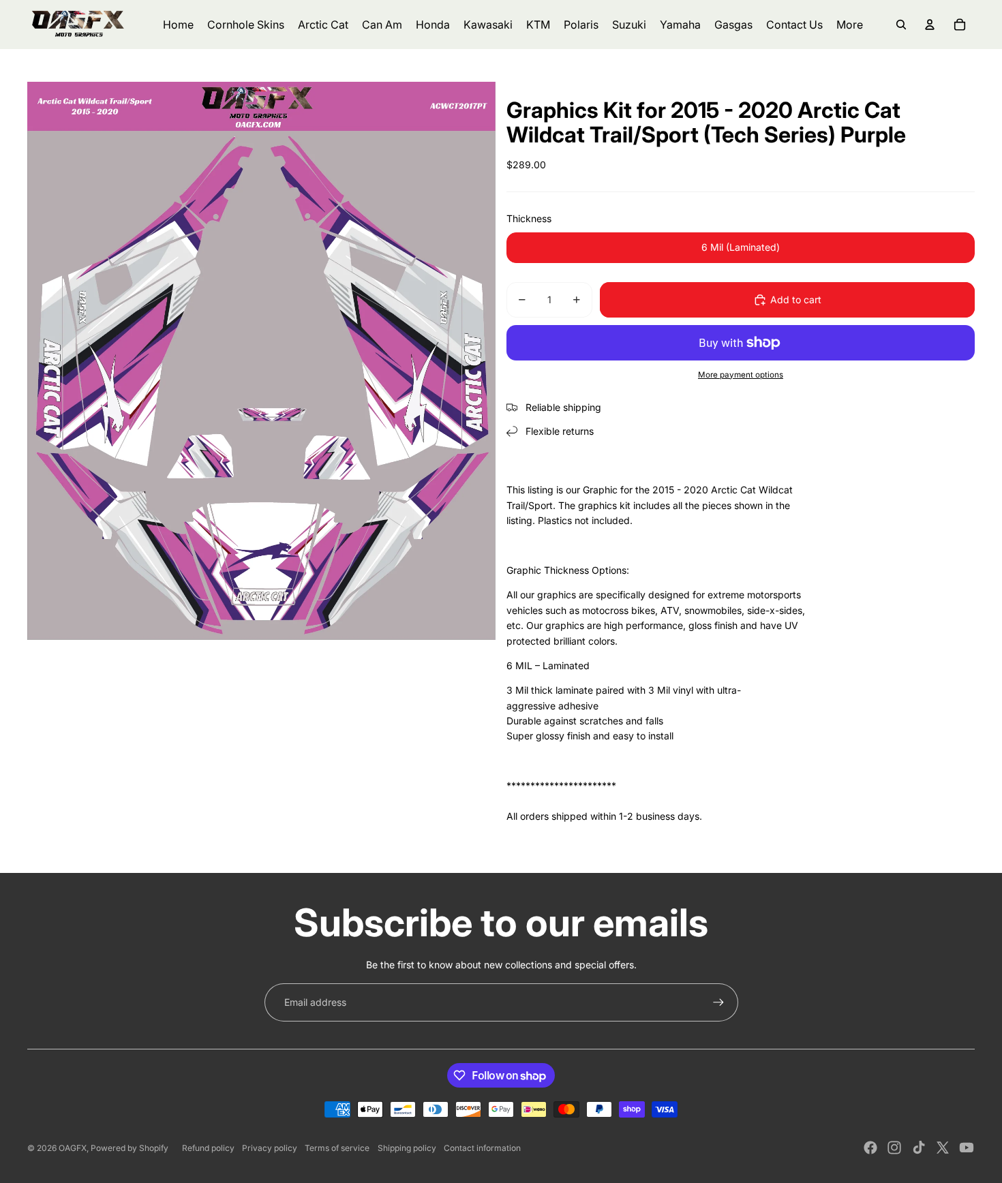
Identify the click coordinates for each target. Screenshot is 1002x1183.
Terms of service (337, 1148)
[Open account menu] (930, 25)
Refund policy (208, 1148)
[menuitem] (850, 24)
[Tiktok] (919, 1147)
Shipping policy (407, 1148)
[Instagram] (894, 1147)
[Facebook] (870, 1147)
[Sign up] (718, 1002)
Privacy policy (269, 1148)
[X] (943, 1147)
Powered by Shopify (129, 1148)
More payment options (740, 375)
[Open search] (901, 25)
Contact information (482, 1148)
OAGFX (73, 1148)
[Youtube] (966, 1147)
